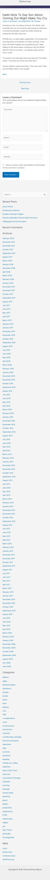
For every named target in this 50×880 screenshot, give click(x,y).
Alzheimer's (7, 689)
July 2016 (6, 350)
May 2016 (6, 357)
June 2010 (7, 622)
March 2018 (7, 275)
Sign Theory (7, 830)
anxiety (5, 696)
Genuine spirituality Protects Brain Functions (20, 218)
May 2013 (6, 491)
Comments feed (9, 856)
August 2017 (7, 302)
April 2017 (6, 316)
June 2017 (7, 309)
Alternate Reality (9, 685)
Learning (6, 785)
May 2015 (6, 402)
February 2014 (8, 458)
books (5, 700)
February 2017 (8, 324)
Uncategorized (24, 21)
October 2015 (8, 383)
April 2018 (6, 272)
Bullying (6, 707)
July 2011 (6, 573)
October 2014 (8, 428)
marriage (6, 789)
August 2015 (7, 391)
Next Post (25, 88)
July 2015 (6, 395)
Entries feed (7, 852)
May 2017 (6, 313)
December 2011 (9, 555)
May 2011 (6, 581)
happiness (6, 767)
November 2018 (9, 268)
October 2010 (8, 607)
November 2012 (9, 514)
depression (7, 744)
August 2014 (7, 436)
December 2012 (9, 510)
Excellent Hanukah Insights (13, 214)
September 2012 (9, 521)
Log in (5, 848)
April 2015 (6, 406)
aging (5, 681)
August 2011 (7, 570)
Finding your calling (10, 763)
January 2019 (8, 264)
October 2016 (8, 339)
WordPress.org (8, 859)
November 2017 (9, 290)
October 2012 (8, 517)
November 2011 (9, 558)
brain (4, 703)
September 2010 (9, 611)
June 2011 (6, 577)
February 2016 (8, 369)
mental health (8, 793)
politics (5, 804)
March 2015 (7, 409)
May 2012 (6, 536)
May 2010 (6, 625)
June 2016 (7, 354)
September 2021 (9, 253)
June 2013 (7, 488)
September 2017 (9, 298)
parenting (6, 796)
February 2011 (8, 592)
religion (5, 823)
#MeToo (6, 677)
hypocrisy (6, 774)
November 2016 (9, 335)
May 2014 (6, 447)
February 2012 (8, 547)
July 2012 (6, 529)
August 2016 (7, 346)
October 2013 (8, 473)
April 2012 (6, 540)
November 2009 (9, 648)
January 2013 (8, 506)
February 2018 (8, 279)
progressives (7, 811)
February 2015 (8, 413)
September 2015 (9, 387)
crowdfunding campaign (12, 737)
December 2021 (9, 242)
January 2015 (8, 417)
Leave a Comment (10, 21)
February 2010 (8, 637)
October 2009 (8, 652)
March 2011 (7, 588)
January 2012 (8, 551)
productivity (7, 808)
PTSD (5, 815)
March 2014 (7, 454)
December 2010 (9, 599)
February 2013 (8, 503)
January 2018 (8, 283)
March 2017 (7, 320)
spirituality (7, 834)
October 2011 (8, 562)
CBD (4, 715)
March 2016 (7, 365)
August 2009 (8, 659)
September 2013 (9, 477)
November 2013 (9, 469)
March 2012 (7, 544)
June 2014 (7, 443)
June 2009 (7, 666)
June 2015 (7, 398)
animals (5, 692)
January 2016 (8, 372)
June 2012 (7, 532)
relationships (7, 819)
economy (6, 752)
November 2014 (9, 424)
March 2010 (7, 633)
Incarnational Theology (12, 778)
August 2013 (7, 480)
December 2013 (9, 465)
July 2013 (6, 484)
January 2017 (8, 328)
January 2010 (8, 640)
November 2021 (9, 246)
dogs (4, 748)
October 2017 (8, 294)
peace (5, 800)
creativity (6, 733)
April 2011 (6, 584)
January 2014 (8, 462)
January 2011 (8, 596)
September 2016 (9, 342)
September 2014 (9, 432)
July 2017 (6, 305)
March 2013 (7, 499)
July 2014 (6, 439)
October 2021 (8, 249)
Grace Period (8, 207)
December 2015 (9, 376)
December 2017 (9, 287)
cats (4, 711)
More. (5, 74)
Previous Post (25, 82)
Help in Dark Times (10, 770)
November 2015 (9, 380)
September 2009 (9, 655)
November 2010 (9, 603)
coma (5, 722)
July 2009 (6, 663)
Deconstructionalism (11, 741)
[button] (25, 4)
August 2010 (7, 614)
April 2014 (6, 450)
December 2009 (9, 644)
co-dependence (9, 718)
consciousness (8, 726)
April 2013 (6, 495)
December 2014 (9, 421)
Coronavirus (7, 729)
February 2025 (8, 238)
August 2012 (7, 525)
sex (4, 826)
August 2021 (7, 257)
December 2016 (9, 331)
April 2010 (6, 629)
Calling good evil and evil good (14, 221)
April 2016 (6, 361)
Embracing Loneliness (11, 210)
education (6, 756)
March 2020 (7, 261)
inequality (6, 782)
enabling (6, 759)
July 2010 (6, 618)
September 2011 (9, 566)
